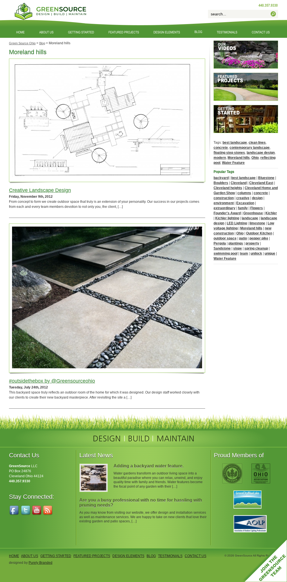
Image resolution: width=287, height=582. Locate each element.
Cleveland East (261, 183)
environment (224, 203)
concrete (221, 148)
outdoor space (225, 238)
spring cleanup (256, 248)
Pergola (220, 243)
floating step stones (229, 153)
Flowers (256, 208)
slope (237, 248)
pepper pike (258, 238)
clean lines (257, 143)
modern (220, 158)
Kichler (271, 213)
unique (270, 253)
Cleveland (239, 183)
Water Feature (233, 163)
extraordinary (224, 208)
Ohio (255, 158)
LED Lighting (237, 223)
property (252, 243)
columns (244, 193)
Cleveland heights (228, 188)
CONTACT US (195, 556)
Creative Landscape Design (40, 190)
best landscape (235, 143)
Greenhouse (253, 213)
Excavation (245, 203)
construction (224, 198)
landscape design (261, 153)
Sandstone (222, 248)
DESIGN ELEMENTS (128, 556)
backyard (221, 178)
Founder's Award (227, 213)
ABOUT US (29, 556)
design (257, 198)
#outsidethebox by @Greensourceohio (52, 381)
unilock (256, 253)
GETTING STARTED (55, 556)
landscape (250, 218)
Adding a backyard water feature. (149, 466)
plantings (235, 243)
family (243, 208)
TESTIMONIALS (170, 556)
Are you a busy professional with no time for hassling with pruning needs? (140, 502)
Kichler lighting (227, 218)
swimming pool (225, 253)
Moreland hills (239, 158)
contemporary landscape (250, 148)
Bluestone (266, 178)
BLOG (151, 556)
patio (243, 238)
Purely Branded (40, 563)
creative (242, 198)
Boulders (221, 183)
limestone (257, 223)
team (244, 253)
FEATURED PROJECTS (91, 556)
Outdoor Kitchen (259, 233)
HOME (14, 556)
